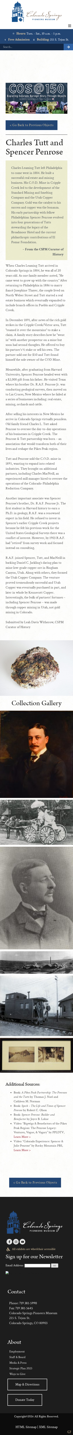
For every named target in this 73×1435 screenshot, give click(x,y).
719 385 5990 (28, 1303)
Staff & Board (17, 1357)
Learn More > (22, 1137)
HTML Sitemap (26, 1427)
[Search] (68, 47)
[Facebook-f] (9, 1242)
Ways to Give (17, 1374)
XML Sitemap (48, 1427)
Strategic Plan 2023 (20, 1368)
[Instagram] (16, 1242)
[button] (69, 25)
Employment (17, 1352)
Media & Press (18, 1363)
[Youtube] (22, 1242)
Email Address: (15, 1265)
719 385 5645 (24, 1308)
